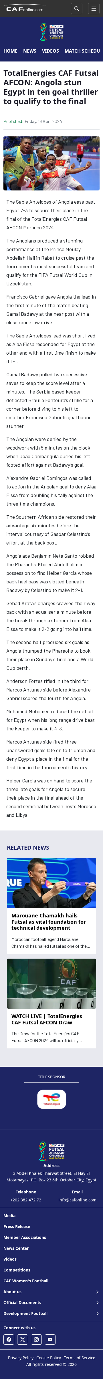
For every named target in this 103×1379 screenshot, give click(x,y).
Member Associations (24, 1237)
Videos (10, 1259)
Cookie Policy (48, 1357)
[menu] (94, 8)
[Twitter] (22, 1339)
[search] (76, 8)
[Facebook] (8, 1339)
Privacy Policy (20, 1357)
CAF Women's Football (25, 1280)
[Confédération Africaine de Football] (24, 7)
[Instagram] (36, 1339)
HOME (10, 51)
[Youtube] (50, 1339)
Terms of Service (79, 1357)
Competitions (16, 1270)
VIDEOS (50, 51)
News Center (16, 1248)
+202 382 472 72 (25, 1200)
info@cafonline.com (77, 1200)
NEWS (29, 51)
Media (9, 1215)
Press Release (16, 1226)
